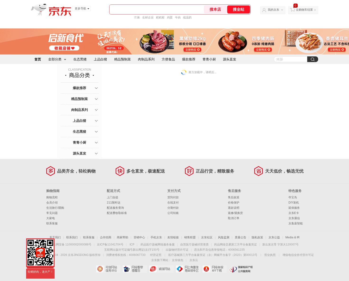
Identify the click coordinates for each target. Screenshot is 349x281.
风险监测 (223, 237)
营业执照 (270, 255)
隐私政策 (257, 237)
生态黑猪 (80, 59)
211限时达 (113, 202)
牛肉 (178, 17)
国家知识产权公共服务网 (241, 269)
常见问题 (52, 213)
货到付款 (173, 197)
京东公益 (274, 237)
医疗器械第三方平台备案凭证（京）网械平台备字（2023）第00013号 (212, 255)
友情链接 (173, 237)
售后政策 (233, 197)
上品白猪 (100, 59)
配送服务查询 (115, 207)
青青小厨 (209, 59)
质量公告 (240, 237)
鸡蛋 (170, 17)
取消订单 (233, 218)
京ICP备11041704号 (110, 244)
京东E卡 (293, 213)
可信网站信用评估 (108, 269)
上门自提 (112, 197)
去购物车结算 (304, 9)
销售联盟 (190, 237)
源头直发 (229, 59)
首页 (37, 59)
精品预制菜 (122, 59)
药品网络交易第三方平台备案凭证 (235, 244)
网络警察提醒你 (135, 269)
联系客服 (52, 223)
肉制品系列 (146, 59)
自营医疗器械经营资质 (194, 244)
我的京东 (273, 9)
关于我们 (55, 237)
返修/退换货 (235, 213)
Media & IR (292, 237)
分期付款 (173, 207)
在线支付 (173, 202)
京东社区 (206, 237)
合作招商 (105, 237)
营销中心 (139, 237)
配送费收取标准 (117, 213)
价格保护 (233, 202)
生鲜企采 (148, 17)
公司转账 (173, 213)
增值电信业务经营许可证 (298, 255)
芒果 (137, 17)
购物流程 (52, 197)
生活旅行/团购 (55, 207)
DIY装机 (293, 202)
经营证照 (155, 255)
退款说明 (233, 207)
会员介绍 (52, 202)
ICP (132, 244)
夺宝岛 (292, 197)
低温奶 (187, 17)
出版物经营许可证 (177, 249)
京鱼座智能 (295, 223)
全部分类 (54, 59)
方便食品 (168, 59)
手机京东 (156, 237)
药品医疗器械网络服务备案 (158, 244)
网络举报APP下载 (214, 269)
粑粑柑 (160, 17)
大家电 (50, 218)
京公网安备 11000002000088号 (70, 244)
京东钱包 (177, 260)
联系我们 (72, 237)
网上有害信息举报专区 (188, 269)
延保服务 (294, 207)
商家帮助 (122, 237)
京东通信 (294, 218)
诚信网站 (161, 269)
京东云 (193, 260)
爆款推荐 (188, 59)
